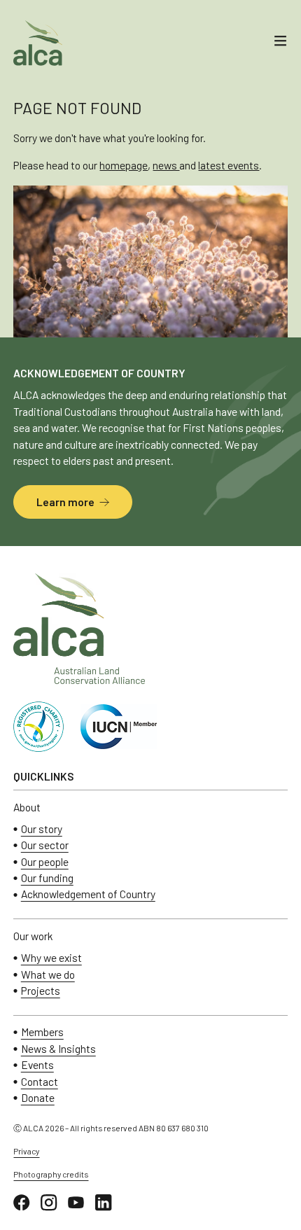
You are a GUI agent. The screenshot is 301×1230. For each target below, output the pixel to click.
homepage (123, 165)
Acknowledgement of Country (88, 894)
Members (42, 1032)
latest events (228, 165)
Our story (41, 829)
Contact (39, 1081)
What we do (48, 974)
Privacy (26, 1151)
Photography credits (50, 1174)
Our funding (47, 878)
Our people (45, 862)
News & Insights (58, 1048)
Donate (38, 1097)
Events (37, 1065)
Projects (40, 990)
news (166, 165)
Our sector (45, 845)
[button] (280, 43)
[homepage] (37, 42)
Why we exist (51, 957)
